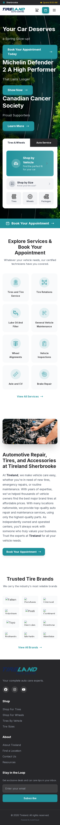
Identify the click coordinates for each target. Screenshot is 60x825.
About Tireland (12, 745)
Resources (9, 762)
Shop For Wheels (13, 715)
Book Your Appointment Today (24, 52)
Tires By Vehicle (12, 720)
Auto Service (43, 142)
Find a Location (12, 750)
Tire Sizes (9, 726)
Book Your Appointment (21, 551)
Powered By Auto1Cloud (30, 820)
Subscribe (30, 798)
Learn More (16, 126)
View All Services (28, 396)
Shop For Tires (12, 709)
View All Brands (28, 647)
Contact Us (9, 756)
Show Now (15, 90)
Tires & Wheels (16, 142)
